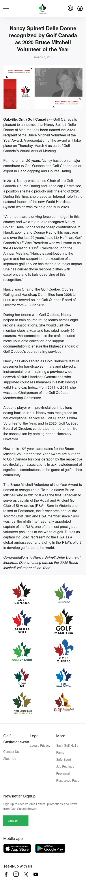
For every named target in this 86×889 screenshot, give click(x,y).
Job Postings (65, 766)
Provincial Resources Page (67, 777)
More (60, 735)
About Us (9, 758)
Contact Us (11, 751)
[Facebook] (6, 874)
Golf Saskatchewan (16, 738)
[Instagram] (16, 874)
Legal (34, 735)
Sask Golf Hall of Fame (67, 749)
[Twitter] (26, 874)
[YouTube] (36, 874)
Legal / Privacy (40, 745)
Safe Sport (63, 759)
